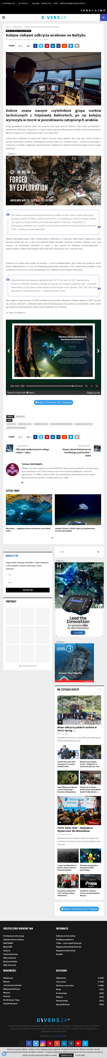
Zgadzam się (66, 1055)
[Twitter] (36, 1043)
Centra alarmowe (10, 954)
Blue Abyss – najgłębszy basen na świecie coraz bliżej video (28, 529)
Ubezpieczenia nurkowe (13, 940)
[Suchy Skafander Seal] (53, 204)
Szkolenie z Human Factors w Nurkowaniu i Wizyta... (90, 893)
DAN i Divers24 (9, 965)
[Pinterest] (50, 1043)
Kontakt (59, 954)
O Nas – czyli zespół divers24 (68, 943)
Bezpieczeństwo (10, 961)
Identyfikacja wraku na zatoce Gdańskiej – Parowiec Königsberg (67, 789)
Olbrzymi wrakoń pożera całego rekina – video (32, 451)
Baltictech (20, 416)
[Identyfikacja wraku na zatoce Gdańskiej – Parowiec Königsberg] (68, 778)
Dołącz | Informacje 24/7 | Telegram (55, 402)
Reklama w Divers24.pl (65, 936)
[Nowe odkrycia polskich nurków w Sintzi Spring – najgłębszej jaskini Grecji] (79, 710)
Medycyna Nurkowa (11, 989)
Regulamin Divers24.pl (65, 951)
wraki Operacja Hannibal (16, 428)
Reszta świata (62, 1001)
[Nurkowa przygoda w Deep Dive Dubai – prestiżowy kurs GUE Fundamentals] (90, 856)
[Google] (57, 1043)
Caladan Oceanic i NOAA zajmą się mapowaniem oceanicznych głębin (75, 529)
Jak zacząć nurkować (12, 985)
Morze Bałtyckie (20, 31)
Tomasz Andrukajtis (15, 40)
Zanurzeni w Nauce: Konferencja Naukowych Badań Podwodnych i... (90, 789)
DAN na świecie (9, 958)
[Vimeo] (85, 1043)
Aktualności (10, 31)
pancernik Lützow (41, 424)
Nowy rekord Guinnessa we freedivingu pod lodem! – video (77, 453)
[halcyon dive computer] (79, 637)
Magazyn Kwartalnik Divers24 (72, 3)
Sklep (56, 3)
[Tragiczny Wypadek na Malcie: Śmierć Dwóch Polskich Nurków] (68, 856)
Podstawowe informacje (13, 936)
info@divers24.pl (60, 1036)
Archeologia (61, 993)
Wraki (29, 31)
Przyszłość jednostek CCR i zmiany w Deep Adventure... (66, 893)
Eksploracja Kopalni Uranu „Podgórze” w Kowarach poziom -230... (90, 764)
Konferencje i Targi (11, 1000)
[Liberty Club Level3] (74, 682)
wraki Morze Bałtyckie (83, 424)
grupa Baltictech (25, 424)
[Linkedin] (64, 1043)
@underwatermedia (28, 666)
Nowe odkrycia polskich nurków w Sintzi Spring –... (77, 729)
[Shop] (78, 10)
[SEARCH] (98, 551)
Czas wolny (61, 982)
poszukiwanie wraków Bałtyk (61, 424)
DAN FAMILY (8, 943)
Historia (6, 951)
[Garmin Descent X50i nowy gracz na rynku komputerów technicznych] (68, 752)
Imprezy (6, 996)
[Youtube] (78, 1043)
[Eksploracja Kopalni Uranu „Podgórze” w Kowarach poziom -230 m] (90, 752)
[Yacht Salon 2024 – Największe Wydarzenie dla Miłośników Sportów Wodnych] (79, 810)
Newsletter (46, 3)
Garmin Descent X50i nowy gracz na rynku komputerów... (66, 764)
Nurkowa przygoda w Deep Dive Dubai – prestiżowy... (89, 868)
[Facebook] (29, 1043)
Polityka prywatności (65, 940)
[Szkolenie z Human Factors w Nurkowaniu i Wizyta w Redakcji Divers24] (90, 881)
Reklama (35, 3)
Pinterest (11, 601)
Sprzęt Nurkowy (63, 1004)
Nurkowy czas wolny (64, 986)
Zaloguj (24, 3)
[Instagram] (43, 1043)
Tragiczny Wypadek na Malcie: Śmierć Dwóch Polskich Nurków (67, 868)
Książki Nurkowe (10, 1004)
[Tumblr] (71, 1043)
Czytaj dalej (80, 1055)
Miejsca (6, 982)
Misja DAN (7, 947)
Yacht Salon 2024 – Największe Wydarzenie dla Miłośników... (75, 829)
